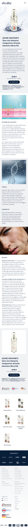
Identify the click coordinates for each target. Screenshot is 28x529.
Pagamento (5, 85)
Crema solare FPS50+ (7, 478)
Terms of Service (18, 490)
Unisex (3, 481)
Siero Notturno (5, 473)
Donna (3, 468)
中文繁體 (17, 509)
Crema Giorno (5, 471)
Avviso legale (18, 491)
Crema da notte (5, 475)
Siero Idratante (5, 477)
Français (16, 500)
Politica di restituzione (15, 380)
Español (16, 503)
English (16, 496)
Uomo (16, 468)
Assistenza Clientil (19, 488)
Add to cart (15, 82)
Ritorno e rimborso (19, 486)
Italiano (16, 505)
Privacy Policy (18, 493)
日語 (16, 507)
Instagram (5, 498)
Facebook (5, 500)
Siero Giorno (5, 470)
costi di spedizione (18, 86)
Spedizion (13, 85)
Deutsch (16, 498)
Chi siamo (17, 481)
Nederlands (17, 501)
